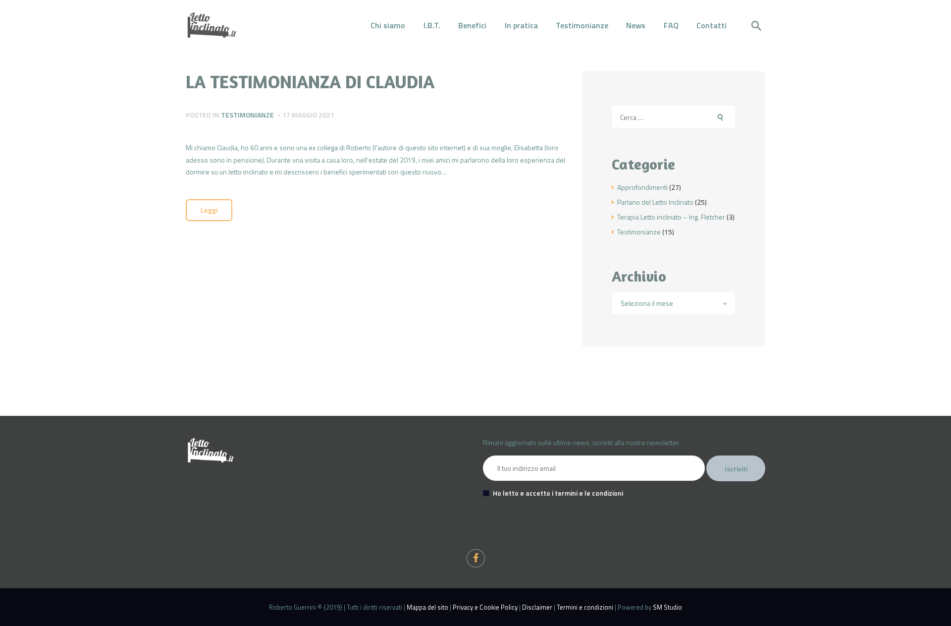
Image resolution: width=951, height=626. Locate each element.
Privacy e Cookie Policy (485, 607)
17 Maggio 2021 (308, 115)
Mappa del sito (427, 607)
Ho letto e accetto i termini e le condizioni (558, 493)
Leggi (209, 210)
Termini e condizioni (585, 607)
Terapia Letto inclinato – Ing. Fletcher (671, 217)
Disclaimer (537, 607)
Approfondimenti (642, 187)
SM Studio (667, 607)
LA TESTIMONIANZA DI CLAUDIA (310, 81)
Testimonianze (247, 115)
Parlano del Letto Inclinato (655, 202)
